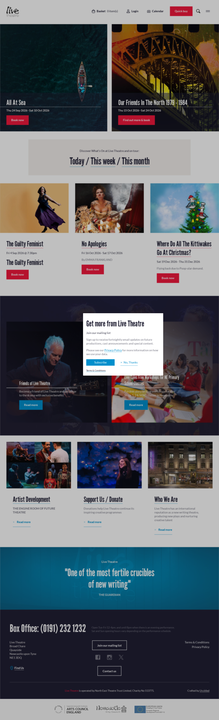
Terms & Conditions (96, 370)
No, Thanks (131, 362)
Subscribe (100, 362)
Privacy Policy (113, 350)
